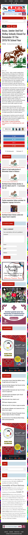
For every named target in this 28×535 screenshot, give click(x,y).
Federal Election (12, 497)
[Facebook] (14, 3)
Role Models (17, 212)
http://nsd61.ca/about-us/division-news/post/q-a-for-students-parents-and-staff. (13, 123)
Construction (5, 167)
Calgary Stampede (5, 489)
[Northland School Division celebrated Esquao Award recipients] (14, 211)
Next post (18, 151)
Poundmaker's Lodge (11, 513)
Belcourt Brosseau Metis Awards (17, 488)
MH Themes (20, 533)
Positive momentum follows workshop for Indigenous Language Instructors (13, 201)
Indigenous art (7, 499)
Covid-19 (20, 492)
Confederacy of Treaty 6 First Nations (16, 489)
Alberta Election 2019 (10, 479)
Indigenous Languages (14, 499)
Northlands (11, 511)
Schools (23, 167)
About (6, 1)
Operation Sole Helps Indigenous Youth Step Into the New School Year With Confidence (13, 386)
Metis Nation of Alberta (13, 503)
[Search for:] (14, 469)
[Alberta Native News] (14, 8)
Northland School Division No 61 (14, 44)
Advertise (16, 1)
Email (4, 248)
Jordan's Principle (17, 501)
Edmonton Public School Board (18, 496)
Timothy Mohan (16, 513)
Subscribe (11, 1)
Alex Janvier (14, 481)
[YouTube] (16, 3)
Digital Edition (6, 494)
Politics (11, 181)
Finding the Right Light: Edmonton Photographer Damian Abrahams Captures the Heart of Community (13, 414)
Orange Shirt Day (4, 513)
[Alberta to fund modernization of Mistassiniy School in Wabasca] (14, 165)
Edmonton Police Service (6, 496)
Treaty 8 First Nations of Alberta (13, 515)
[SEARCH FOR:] (14, 21)
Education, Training (13, 167)
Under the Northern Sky (16, 516)
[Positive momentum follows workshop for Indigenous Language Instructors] (14, 196)
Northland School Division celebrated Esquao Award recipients (12, 215)
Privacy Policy (16, 531)
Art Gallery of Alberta (12, 483)
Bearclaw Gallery (6, 488)
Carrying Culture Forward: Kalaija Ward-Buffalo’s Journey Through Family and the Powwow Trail (13, 381)
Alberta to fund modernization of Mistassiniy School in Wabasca (11, 170)
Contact (21, 1)
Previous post (10, 151)
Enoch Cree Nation (5, 497)
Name (4, 244)
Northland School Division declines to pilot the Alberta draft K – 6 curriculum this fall (13, 186)
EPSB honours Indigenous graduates (9, 402)
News (9, 26)
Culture (4, 198)
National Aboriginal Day (10, 504)
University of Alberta (11, 518)
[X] (12, 3)
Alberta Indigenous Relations (20, 479)
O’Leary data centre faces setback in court (10, 399)
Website (5, 252)
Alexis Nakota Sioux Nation (6, 481)
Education (4, 181)
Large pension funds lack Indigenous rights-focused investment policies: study (12, 395)
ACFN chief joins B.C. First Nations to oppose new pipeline (13, 405)
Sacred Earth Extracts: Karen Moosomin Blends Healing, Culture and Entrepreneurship (13, 418)
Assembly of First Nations (13, 485)
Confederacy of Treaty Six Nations (9, 492)
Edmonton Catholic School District (16, 494)
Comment (5, 234)
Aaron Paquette (4, 479)
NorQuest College (17, 509)
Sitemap (22, 531)
